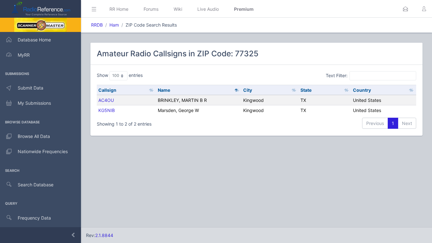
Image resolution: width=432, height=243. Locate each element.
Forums (151, 9)
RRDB (97, 25)
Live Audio (208, 9)
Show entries (120, 75)
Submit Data (30, 87)
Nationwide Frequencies (43, 151)
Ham (114, 25)
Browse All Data (34, 136)
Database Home (34, 39)
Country (362, 90)
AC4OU (106, 100)
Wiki (178, 9)
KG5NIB (106, 110)
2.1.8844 (104, 235)
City (247, 90)
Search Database (35, 184)
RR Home (118, 9)
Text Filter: (337, 75)
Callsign (107, 90)
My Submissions (34, 103)
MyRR (24, 55)
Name (164, 90)
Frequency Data (34, 218)
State (306, 90)
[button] (405, 8)
